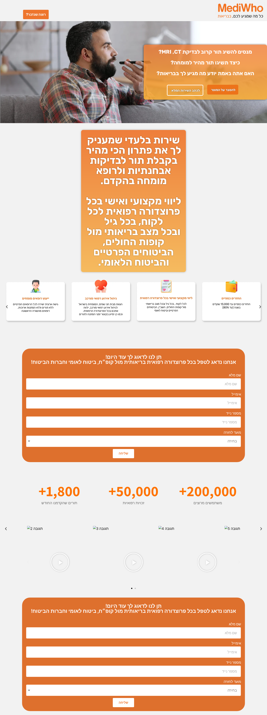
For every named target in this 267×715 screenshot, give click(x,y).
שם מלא (235, 375)
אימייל (236, 394)
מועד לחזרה (232, 432)
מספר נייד (233, 413)
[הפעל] (207, 562)
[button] (7, 307)
